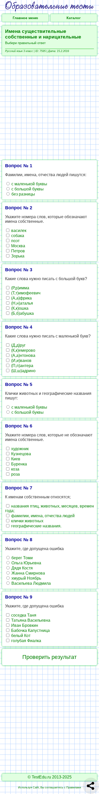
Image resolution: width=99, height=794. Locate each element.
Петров (17, 251)
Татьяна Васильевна (30, 620)
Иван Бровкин (24, 625)
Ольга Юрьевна (25, 563)
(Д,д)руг (18, 345)
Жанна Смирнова (27, 573)
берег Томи (21, 558)
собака (17, 235)
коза (14, 469)
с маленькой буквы (28, 184)
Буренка (18, 464)
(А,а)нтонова (22, 355)
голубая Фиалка (25, 641)
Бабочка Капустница (30, 630)
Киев (15, 459)
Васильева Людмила (30, 583)
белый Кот (20, 635)
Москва (17, 246)
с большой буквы (27, 189)
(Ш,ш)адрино (23, 371)
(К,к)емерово (22, 350)
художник (19, 449)
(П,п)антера (21, 365)
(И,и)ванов (20, 360)
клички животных (26, 521)
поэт (15, 241)
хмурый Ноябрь (25, 578)
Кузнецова (20, 454)
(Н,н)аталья (21, 303)
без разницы (22, 194)
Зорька (17, 256)
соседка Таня (23, 615)
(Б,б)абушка (22, 313)
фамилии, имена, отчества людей (42, 516)
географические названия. (35, 526)
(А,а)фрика (21, 298)
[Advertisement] (49, 108)
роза (15, 474)
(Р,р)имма (19, 288)
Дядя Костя (21, 568)
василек (18, 230)
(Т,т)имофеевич (25, 293)
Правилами (73, 787)
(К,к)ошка (19, 308)
